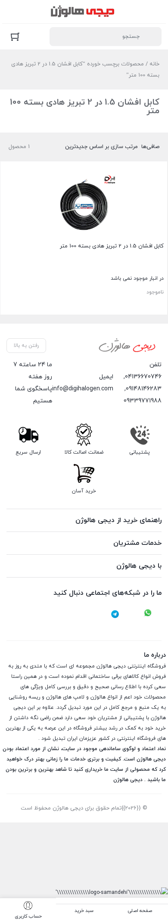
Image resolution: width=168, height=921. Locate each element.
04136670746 (143, 377)
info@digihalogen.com (82, 389)
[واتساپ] (148, 614)
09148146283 (144, 389)
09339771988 (143, 401)
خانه (154, 64)
